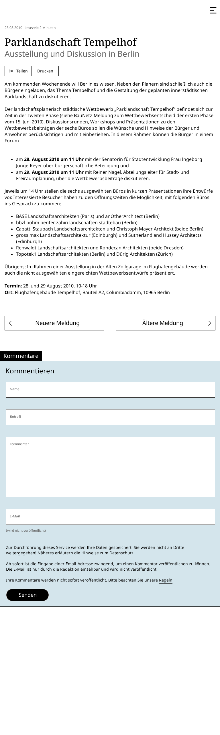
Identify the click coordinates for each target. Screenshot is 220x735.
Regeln (165, 580)
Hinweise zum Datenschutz (107, 552)
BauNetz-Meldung (93, 116)
